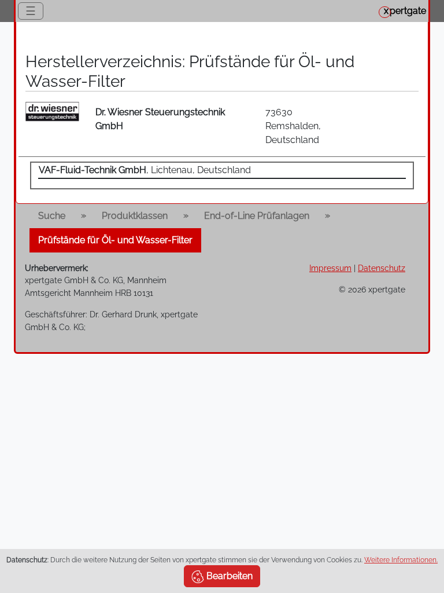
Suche (51, 215)
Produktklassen (135, 215)
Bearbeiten (228, 575)
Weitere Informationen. (401, 560)
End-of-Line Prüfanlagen (256, 215)
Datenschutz (381, 268)
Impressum (330, 268)
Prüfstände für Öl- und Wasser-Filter (115, 240)
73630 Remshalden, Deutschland (293, 126)
